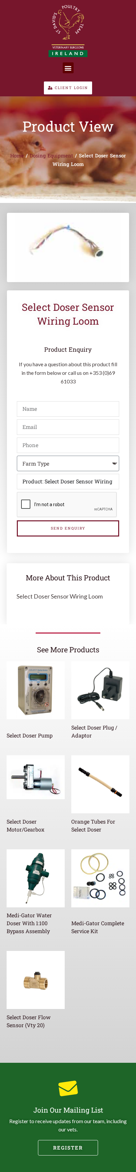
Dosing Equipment (51, 155)
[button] (68, 67)
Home (17, 155)
